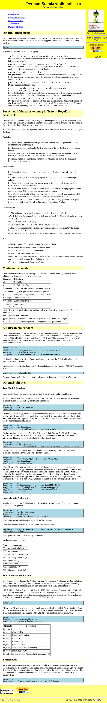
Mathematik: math (15, 21)
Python (17, 700)
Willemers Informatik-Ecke (53, 7)
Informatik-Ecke (7, 700)
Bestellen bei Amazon (96, 33)
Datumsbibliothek (15, 27)
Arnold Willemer (100, 700)
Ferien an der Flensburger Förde (96, 39)
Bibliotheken (13, 14)
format (71, 418)
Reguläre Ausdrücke (16, 17)
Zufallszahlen (13, 24)
